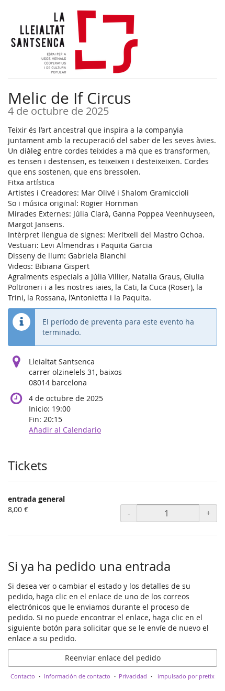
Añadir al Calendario (65, 430)
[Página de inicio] (73, 41)
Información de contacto (77, 676)
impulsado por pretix (186, 676)
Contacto (22, 676)
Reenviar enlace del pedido (113, 658)
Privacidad (133, 676)
